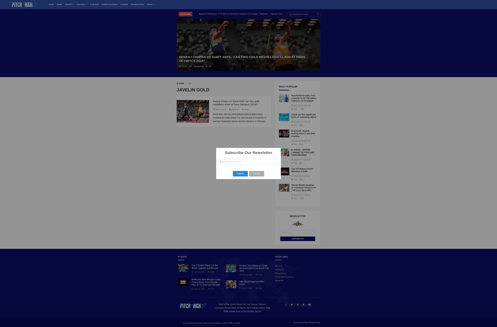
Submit (240, 173)
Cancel (256, 173)
